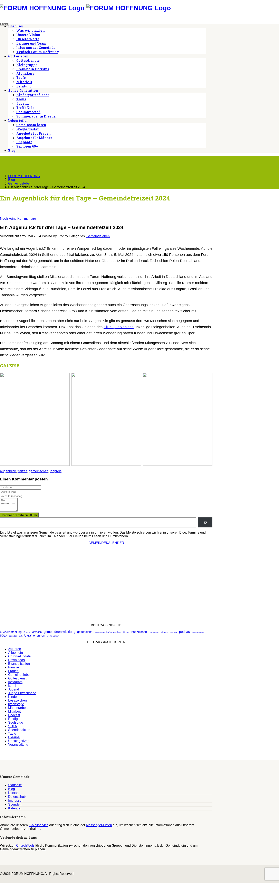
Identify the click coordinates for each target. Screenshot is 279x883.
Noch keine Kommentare (18, 218)
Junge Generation (23, 90)
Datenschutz (17, 796)
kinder (126, 632)
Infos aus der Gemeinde (35, 47)
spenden (13, 636)
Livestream (154, 632)
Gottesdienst (17, 678)
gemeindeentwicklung (59, 631)
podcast (185, 631)
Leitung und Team (31, 43)
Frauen (13, 671)
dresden (37, 631)
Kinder (13, 696)
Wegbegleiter (27, 129)
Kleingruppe (26, 65)
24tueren (14, 649)
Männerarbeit (17, 708)
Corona (26, 632)
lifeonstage (16, 704)
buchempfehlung (11, 631)
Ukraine (29, 635)
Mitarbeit (24, 82)
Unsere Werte (27, 39)
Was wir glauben (30, 30)
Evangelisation (19, 663)
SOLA (3, 635)
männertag (173, 632)
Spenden (14, 804)
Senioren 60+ (27, 146)
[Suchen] (205, 522)
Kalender (14, 808)
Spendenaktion (19, 730)
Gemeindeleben (98, 236)
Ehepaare (24, 142)
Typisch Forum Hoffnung (37, 52)
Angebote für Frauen (33, 133)
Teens (21, 99)
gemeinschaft (38, 471)
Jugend (22, 103)
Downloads (16, 660)
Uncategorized (18, 741)
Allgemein (15, 652)
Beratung (24, 86)
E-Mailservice (38, 825)
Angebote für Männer (34, 137)
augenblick (8, 471)
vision (41, 635)
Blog (12, 150)
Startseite (15, 785)
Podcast (14, 715)
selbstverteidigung (198, 632)
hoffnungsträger (114, 632)
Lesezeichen (17, 700)
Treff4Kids (25, 107)
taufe (20, 636)
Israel (12, 685)
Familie (13, 667)
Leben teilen (18, 120)
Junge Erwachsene (22, 693)
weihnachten (53, 636)
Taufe (21, 77)
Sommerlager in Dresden (37, 116)
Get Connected (28, 112)
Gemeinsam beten (31, 125)
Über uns (15, 26)
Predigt (13, 719)
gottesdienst (85, 631)
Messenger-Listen (99, 825)
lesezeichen (139, 631)
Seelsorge (15, 722)
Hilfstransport (100, 632)
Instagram (15, 682)
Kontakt (13, 793)
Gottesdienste (28, 60)
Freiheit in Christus (32, 69)
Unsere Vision (28, 34)
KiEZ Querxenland (119, 327)
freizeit (22, 471)
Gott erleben (18, 56)
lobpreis (55, 471)
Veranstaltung (18, 744)
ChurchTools (25, 845)
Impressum (16, 800)
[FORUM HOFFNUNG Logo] (42, 8)
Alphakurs (25, 73)
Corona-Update (19, 656)
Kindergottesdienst (32, 95)
